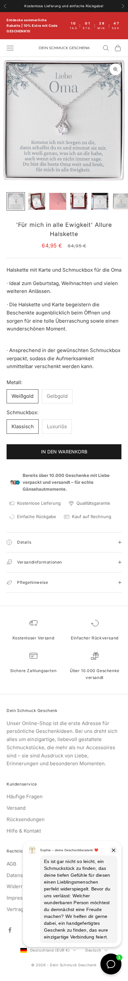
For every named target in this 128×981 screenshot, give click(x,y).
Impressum (19, 898)
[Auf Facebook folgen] (10, 930)
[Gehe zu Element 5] (100, 201)
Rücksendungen (26, 819)
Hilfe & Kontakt (24, 831)
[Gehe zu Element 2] (37, 201)
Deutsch (93, 950)
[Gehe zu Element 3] (58, 201)
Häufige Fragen (25, 796)
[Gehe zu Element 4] (79, 201)
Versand (16, 808)
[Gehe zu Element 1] (16, 201)
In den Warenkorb (64, 451)
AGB (11, 864)
